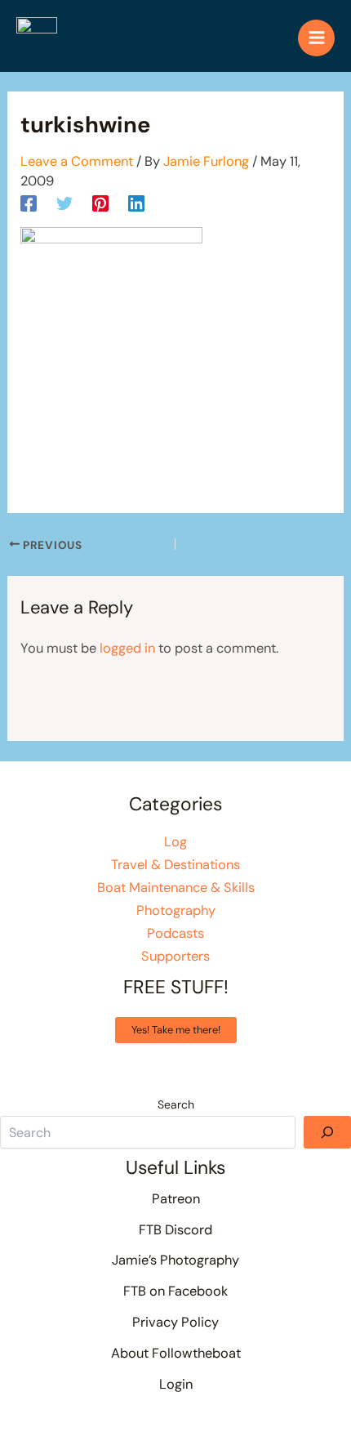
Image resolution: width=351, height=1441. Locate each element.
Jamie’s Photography (175, 1260)
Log (175, 841)
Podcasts (175, 933)
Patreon (176, 1198)
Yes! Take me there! (175, 1030)
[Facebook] (28, 203)
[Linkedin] (136, 203)
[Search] (327, 1132)
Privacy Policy (175, 1322)
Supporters (175, 956)
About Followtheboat (176, 1353)
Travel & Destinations (175, 864)
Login (176, 1384)
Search (176, 1104)
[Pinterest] (100, 203)
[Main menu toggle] (316, 38)
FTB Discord (175, 1229)
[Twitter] (64, 203)
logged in (127, 648)
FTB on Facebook (175, 1291)
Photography (175, 910)
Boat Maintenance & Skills (176, 887)
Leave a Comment (76, 161)
